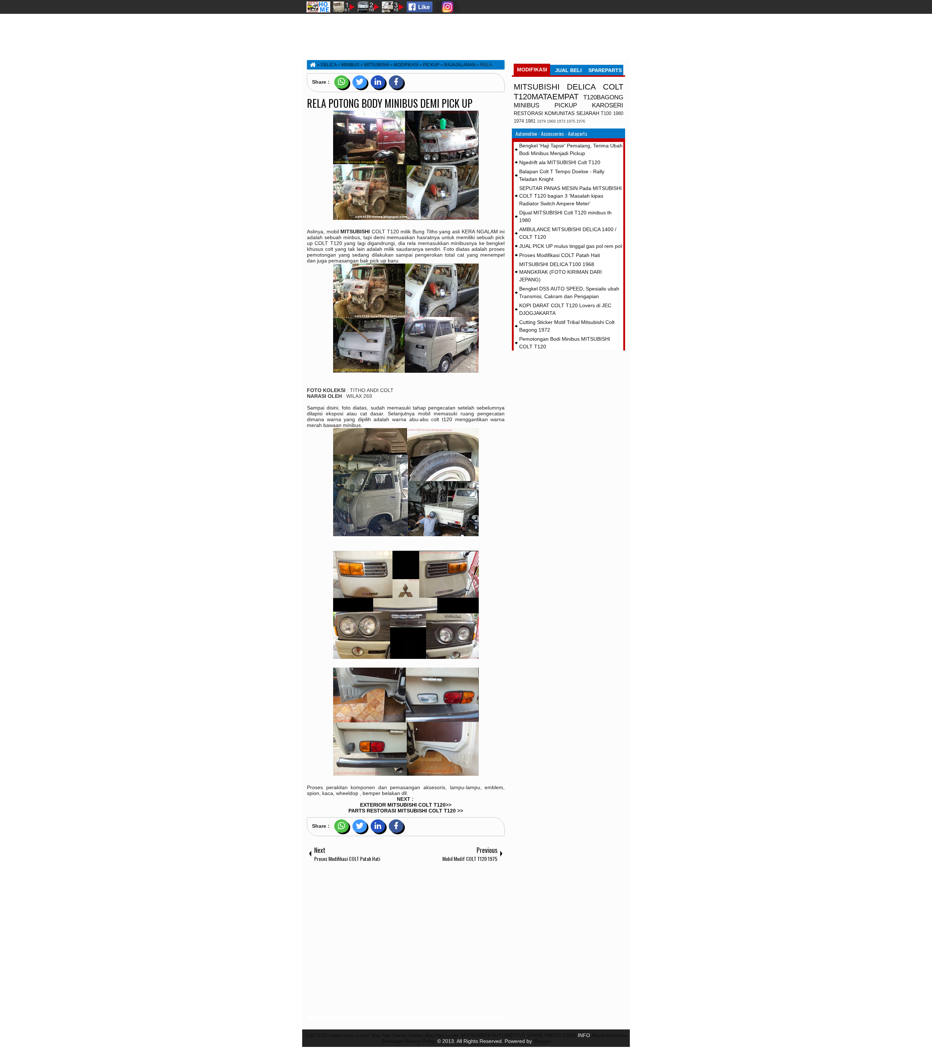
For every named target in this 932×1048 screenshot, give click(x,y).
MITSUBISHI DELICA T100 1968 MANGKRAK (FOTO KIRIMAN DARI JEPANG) (560, 271)
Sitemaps (392, 1041)
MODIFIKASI (532, 69)
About (598, 1035)
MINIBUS (526, 105)
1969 (551, 121)
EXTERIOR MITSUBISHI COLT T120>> (405, 805)
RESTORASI (528, 113)
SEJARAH (587, 113)
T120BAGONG (603, 97)
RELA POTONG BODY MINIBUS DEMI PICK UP (390, 103)
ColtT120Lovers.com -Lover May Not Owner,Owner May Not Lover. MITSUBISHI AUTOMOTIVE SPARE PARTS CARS (440, 1035)
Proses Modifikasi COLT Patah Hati (559, 255)
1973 (561, 121)
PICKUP (565, 105)
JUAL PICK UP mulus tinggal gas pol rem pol (570, 246)
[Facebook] (396, 82)
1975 (570, 121)
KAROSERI (607, 105)
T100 (606, 113)
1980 (618, 113)
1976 (580, 121)
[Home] (312, 64)
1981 (530, 121)
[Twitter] (359, 82)
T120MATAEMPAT (546, 96)
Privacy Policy (420, 1041)
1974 (519, 121)
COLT (613, 86)
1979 (541, 121)
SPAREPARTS (605, 70)
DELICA (581, 86)
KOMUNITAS (559, 113)
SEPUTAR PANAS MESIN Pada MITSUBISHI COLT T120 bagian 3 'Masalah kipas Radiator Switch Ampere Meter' (570, 195)
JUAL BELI (568, 70)
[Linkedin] (378, 82)
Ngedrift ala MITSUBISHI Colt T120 (559, 162)
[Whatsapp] (341, 82)
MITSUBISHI (537, 86)
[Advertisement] (406, 940)
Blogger (542, 1041)
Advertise (616, 1035)
